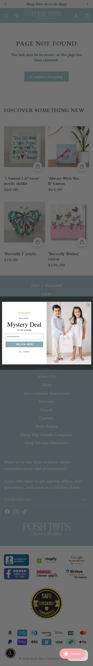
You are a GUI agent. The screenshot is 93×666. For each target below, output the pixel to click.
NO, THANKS (24, 351)
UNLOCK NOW (24, 344)
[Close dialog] (88, 304)
